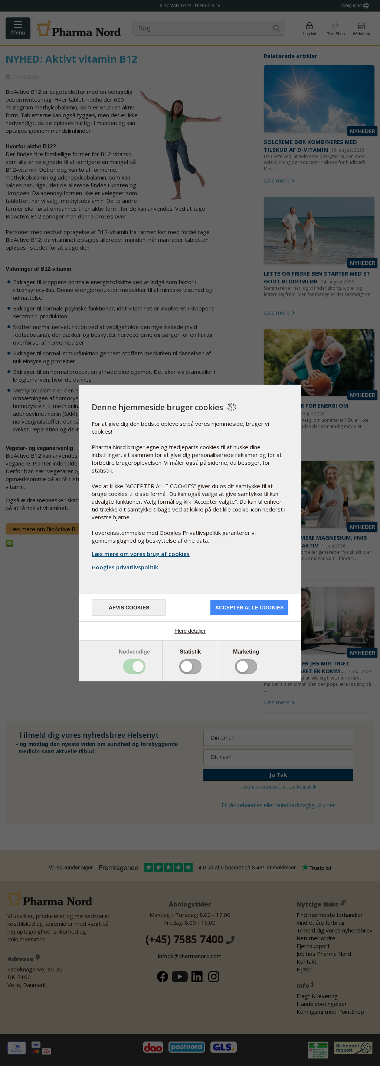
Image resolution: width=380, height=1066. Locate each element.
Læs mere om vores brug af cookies (141, 553)
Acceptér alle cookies (249, 608)
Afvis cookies (129, 608)
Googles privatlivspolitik (125, 567)
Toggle (134, 666)
